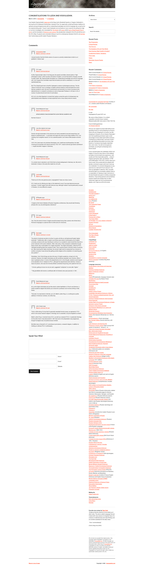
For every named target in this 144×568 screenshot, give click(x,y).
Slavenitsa (91, 412)
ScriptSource (92, 288)
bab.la (90, 275)
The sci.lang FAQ (93, 284)
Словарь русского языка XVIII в (97, 439)
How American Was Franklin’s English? (99, 51)
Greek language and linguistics (97, 378)
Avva (90, 201)
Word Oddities (92, 486)
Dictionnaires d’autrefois (95, 340)
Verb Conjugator (93, 365)
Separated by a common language (98, 258)
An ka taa (91, 471)
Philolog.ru (92, 410)
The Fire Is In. (92, 46)
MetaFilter (91, 197)
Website (60, 366)
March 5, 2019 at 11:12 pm (43, 235)
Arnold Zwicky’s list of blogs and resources (100, 266)
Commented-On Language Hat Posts (98, 102)
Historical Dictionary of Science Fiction (99, 482)
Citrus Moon (92, 501)
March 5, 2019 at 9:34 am (43, 176)
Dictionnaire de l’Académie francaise (98, 333)
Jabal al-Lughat (93, 245)
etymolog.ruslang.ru (94, 405)
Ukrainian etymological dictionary (97, 448)
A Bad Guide (92, 215)
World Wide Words (94, 367)
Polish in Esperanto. (97, 85)
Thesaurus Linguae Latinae (96, 325)
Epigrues (91, 208)
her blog (82, 34)
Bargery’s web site (94, 475)
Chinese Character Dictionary (97, 455)
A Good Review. (93, 44)
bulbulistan (92, 249)
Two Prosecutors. (93, 42)
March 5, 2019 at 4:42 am (43, 110)
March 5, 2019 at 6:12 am (43, 130)
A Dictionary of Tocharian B (96, 453)
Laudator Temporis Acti (95, 229)
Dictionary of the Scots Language (97, 306)
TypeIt (90, 277)
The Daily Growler (93, 193)
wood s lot (91, 195)
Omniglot (91, 286)
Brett (37, 233)
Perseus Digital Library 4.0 (96, 372)
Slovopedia (92, 390)
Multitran (91, 268)
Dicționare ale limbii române (96, 352)
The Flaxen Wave (93, 219)
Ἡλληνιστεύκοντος (94, 250)
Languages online (93, 480)
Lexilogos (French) (94, 338)
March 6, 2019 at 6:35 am (43, 283)
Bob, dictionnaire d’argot (95, 331)
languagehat (41, 18)
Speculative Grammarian (95, 484)
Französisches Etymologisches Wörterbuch (100, 342)
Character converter (94, 489)
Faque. (90, 58)
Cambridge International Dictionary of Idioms (100, 293)
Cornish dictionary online (95, 361)
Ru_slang (91, 417)
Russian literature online (95, 423)
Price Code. (92, 55)
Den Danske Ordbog (94, 320)
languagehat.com (34, 4)
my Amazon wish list (94, 126)
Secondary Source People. (96, 60)
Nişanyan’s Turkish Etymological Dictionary (100, 466)
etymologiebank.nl (94, 318)
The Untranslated (93, 233)
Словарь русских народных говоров (99, 432)
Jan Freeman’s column (98, 487)
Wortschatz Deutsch (94, 311)
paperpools (92, 211)
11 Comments (50, 18)
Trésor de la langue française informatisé (99, 329)
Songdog (91, 190)
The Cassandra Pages (95, 204)
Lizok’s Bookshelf (93, 213)
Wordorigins (92, 280)
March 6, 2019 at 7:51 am (43, 308)
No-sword (91, 202)
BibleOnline (92, 289)
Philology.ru (92, 408)
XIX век (91, 224)
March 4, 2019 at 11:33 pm (43, 53)
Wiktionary (91, 273)
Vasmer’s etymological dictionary (97, 419)
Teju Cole (105, 510)
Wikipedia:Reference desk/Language (99, 282)
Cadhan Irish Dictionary (95, 356)
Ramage (91, 502)
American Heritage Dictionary (96, 270)
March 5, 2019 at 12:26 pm (43, 217)
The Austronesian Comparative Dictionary (100, 468)
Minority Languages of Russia (97, 415)
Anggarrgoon (92, 243)
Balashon (91, 256)
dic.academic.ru (93, 396)
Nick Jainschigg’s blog (95, 499)
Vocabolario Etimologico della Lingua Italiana (101, 347)
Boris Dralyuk (92, 228)
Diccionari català (93, 345)
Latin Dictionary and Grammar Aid (98, 324)
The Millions (92, 237)
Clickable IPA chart (94, 279)
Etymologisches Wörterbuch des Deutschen (100, 313)
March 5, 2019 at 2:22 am (43, 71)
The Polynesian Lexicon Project (97, 469)
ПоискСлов (92, 397)
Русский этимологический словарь (98, 399)
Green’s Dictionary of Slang (96, 271)
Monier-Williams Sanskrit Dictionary (98, 464)
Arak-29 (91, 363)
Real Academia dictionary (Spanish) (98, 343)
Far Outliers (92, 210)
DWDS (91, 315)
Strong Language (93, 259)
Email (59, 361)
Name (59, 356)
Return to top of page (34, 563)
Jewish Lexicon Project (95, 291)
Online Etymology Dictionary (96, 369)
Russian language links (95, 421)
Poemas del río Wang (94, 217)
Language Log (93, 241)
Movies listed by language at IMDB (98, 478)
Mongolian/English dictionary (96, 460)
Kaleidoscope (92, 192)
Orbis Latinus (92, 388)
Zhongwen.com (93, 457)
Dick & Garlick (92, 247)
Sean (90, 92)
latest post (47, 22)
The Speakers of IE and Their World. (98, 49)
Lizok (37, 174)
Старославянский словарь (96, 435)
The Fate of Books (93, 235)
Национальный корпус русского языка (99, 424)
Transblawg (92, 206)
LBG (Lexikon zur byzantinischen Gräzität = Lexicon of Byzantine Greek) (100, 386)
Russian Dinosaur (93, 222)
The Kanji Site (92, 459)
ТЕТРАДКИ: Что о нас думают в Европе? (100, 220)
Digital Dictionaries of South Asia (97, 462)
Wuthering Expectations (95, 226)
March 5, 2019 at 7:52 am (43, 158)
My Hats (91, 109)
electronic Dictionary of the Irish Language (100, 354)
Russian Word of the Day (95, 442)
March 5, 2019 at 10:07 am (43, 199)
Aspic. (90, 62)
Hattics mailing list (93, 494)
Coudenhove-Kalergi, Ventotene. (97, 53)
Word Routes (92, 252)
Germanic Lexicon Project (96, 304)
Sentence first (92, 254)
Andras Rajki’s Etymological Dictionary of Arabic (102, 302)
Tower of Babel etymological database (99, 370)
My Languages (93, 106)
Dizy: (90, 349)
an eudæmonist (93, 199)
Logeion (91, 374)
